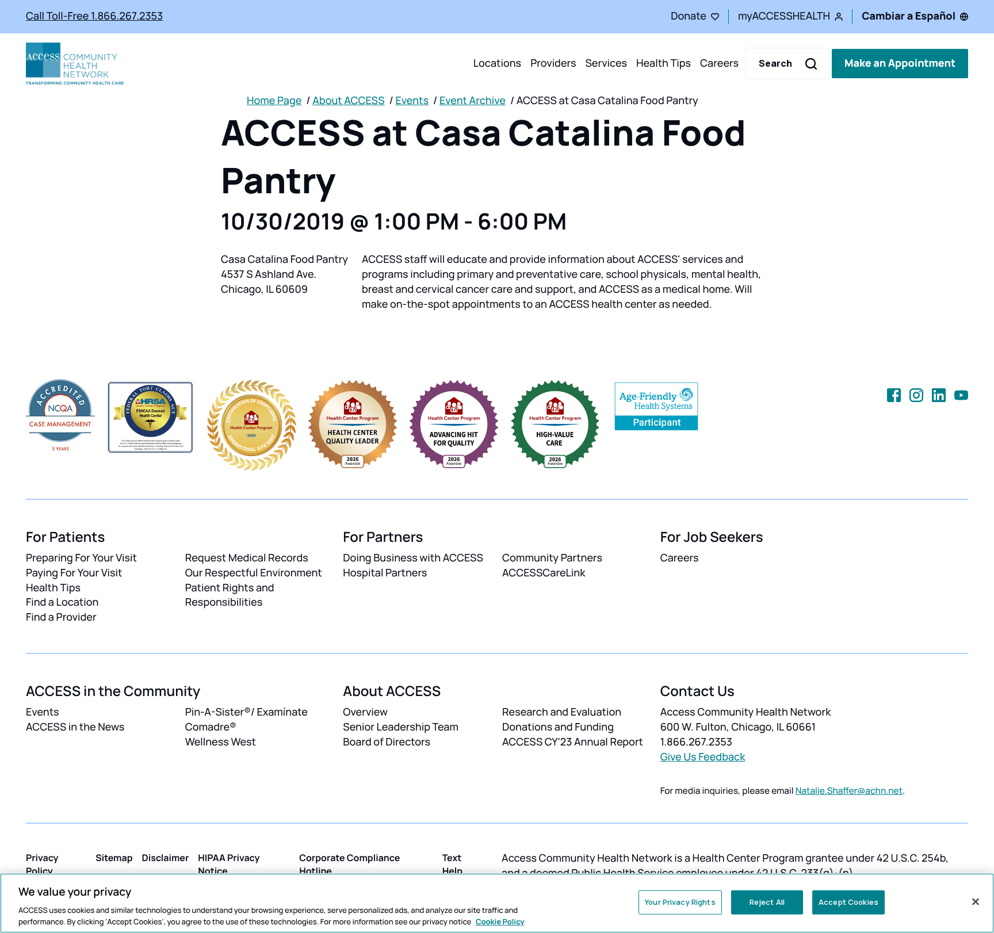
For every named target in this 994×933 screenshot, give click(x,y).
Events (412, 101)
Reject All (767, 902)
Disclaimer (165, 857)
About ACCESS (348, 101)
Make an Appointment (899, 63)
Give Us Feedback (703, 757)
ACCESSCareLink (543, 573)
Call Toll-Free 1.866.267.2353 (94, 16)
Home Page (274, 101)
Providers (553, 63)
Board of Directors (386, 742)
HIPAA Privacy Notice (228, 864)
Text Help (452, 864)
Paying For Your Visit (74, 573)
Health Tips (663, 63)
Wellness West (220, 742)
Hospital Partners (385, 573)
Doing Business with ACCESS (413, 558)
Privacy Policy (42, 864)
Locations (497, 63)
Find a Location (62, 602)
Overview (365, 712)
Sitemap (113, 857)
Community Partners (552, 558)
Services (606, 63)
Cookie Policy (500, 921)
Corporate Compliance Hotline (349, 864)
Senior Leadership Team (400, 727)
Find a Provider (61, 617)
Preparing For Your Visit (81, 558)
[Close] (975, 902)
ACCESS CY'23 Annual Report (572, 742)
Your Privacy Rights (680, 902)
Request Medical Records (246, 558)
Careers (719, 63)
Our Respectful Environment (253, 573)
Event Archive (472, 101)
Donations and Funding (558, 727)
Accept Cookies (848, 902)
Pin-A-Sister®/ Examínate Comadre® (246, 719)
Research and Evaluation (561, 712)
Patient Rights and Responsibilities (229, 595)
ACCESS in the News (75, 727)
